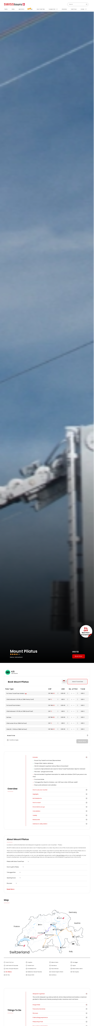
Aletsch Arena (54, 962)
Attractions (64, 9)
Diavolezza (53, 965)
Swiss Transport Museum (11, 968)
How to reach (37, 802)
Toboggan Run (11, 872)
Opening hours (11, 878)
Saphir (73, 965)
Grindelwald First (31, 968)
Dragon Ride (36, 1004)
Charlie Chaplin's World (56, 972)
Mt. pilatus (8, 972)
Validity (35, 815)
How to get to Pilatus (13, 867)
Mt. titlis (7, 975)
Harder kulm (30, 965)
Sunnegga (74, 962)
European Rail (52, 9)
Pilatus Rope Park (38, 1021)
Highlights (35, 794)
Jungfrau (29, 962)
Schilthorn (53, 975)
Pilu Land (9, 883)
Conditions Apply (13, 740)
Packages (30, 9)
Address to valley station (40, 824)
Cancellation (36, 811)
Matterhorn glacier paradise (34, 972)
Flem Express (75, 972)
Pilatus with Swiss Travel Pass (15, 861)
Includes (35, 757)
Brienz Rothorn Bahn (77, 968)
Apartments (21, 9)
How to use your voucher (40, 790)
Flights (6, 9)
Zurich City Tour (9, 962)
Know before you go (39, 807)
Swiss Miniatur (54, 968)
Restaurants (36, 819)
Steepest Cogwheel (39, 994)
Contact (83, 9)
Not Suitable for (37, 798)
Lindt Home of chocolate (11, 965)
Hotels (13, 9)
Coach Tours (74, 9)
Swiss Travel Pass (41, 9)
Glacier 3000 (30, 975)
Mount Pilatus (61, 855)
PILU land (35, 1013)
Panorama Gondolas (39, 1009)
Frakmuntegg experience (40, 1017)
